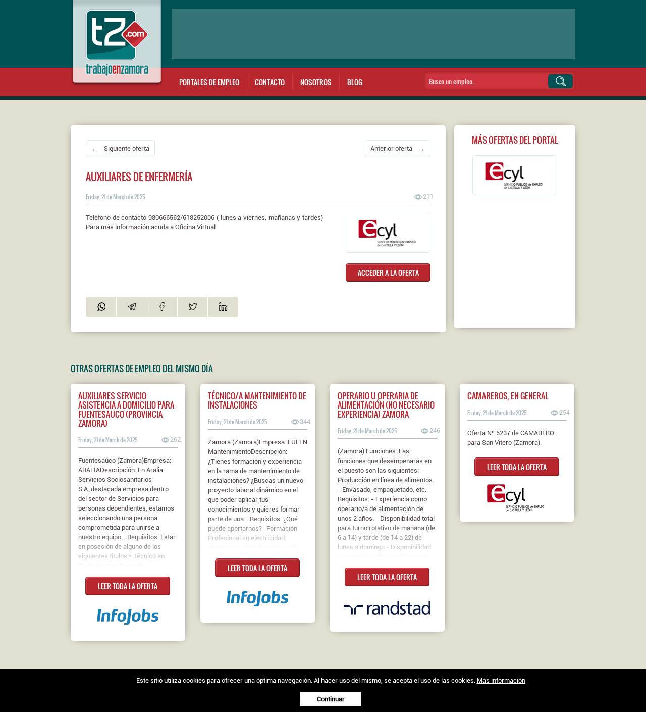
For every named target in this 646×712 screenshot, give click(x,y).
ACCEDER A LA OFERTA (388, 272)
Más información (501, 680)
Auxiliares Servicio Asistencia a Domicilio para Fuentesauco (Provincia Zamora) (126, 409)
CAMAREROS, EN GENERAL (507, 396)
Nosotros (316, 82)
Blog (354, 82)
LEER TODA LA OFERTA (127, 586)
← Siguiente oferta (120, 148)
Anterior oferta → (397, 148)
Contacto (270, 82)
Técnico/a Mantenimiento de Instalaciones (257, 400)
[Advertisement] (373, 34)
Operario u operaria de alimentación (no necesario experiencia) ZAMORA (386, 405)
